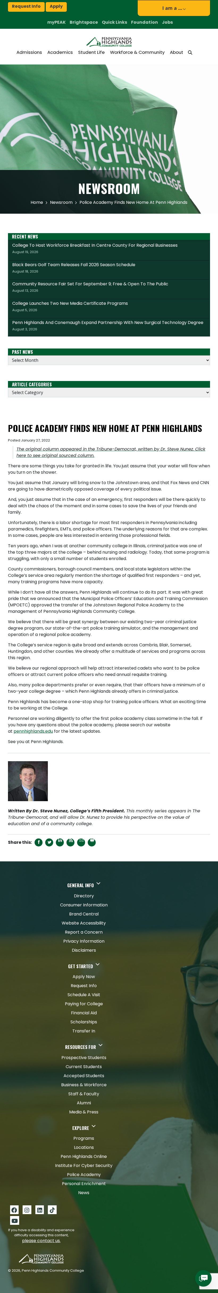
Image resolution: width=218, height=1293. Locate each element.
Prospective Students (83, 1058)
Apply (56, 6)
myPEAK (56, 22)
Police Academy (84, 1175)
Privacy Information (83, 941)
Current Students (84, 1067)
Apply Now (84, 977)
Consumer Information (84, 905)
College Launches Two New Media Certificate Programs (70, 306)
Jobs (167, 22)
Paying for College (84, 1004)
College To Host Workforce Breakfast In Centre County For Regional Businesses (95, 248)
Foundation (144, 22)
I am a (172, 8)
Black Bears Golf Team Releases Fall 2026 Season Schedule (73, 268)
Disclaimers (84, 950)
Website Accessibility (84, 923)
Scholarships (83, 1022)
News (83, 1193)
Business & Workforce (84, 1085)
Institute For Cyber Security (83, 1165)
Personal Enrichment (84, 1184)
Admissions (29, 52)
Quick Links (114, 22)
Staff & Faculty (83, 1094)
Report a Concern (84, 932)
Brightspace (84, 22)
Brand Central (84, 914)
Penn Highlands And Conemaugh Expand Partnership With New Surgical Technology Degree (107, 325)
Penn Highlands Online (84, 1156)
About (176, 52)
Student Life (91, 52)
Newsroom (61, 202)
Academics (60, 52)
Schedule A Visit (84, 995)
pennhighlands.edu (33, 731)
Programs (83, 1138)
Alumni (84, 1103)
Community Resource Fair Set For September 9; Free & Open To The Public (90, 287)
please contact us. (41, 1241)
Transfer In (83, 1031)
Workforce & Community (137, 52)
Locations (84, 1147)
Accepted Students (84, 1076)
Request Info (26, 6)
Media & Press (83, 1112)
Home (37, 202)
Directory (84, 896)
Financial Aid (84, 1013)
